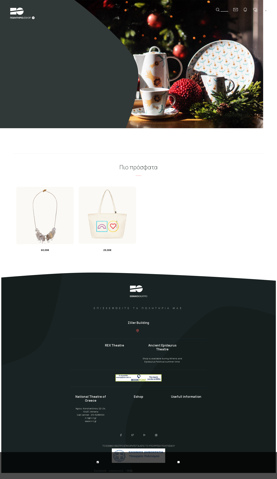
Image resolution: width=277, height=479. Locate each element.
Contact (235, 10)
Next (269, 88)
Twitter (132, 435)
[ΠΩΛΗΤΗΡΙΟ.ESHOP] (22, 13)
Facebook (121, 435)
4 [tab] (269, 64)
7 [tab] (269, 82)
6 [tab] (269, 76)
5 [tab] (269, 70)
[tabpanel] (138, 64)
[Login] (245, 10)
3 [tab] (269, 58)
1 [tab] (269, 46)
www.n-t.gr (91, 421)
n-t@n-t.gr (91, 418)
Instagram (156, 435)
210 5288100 (97, 414)
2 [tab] (269, 52)
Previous (269, 40)
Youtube (144, 435)
